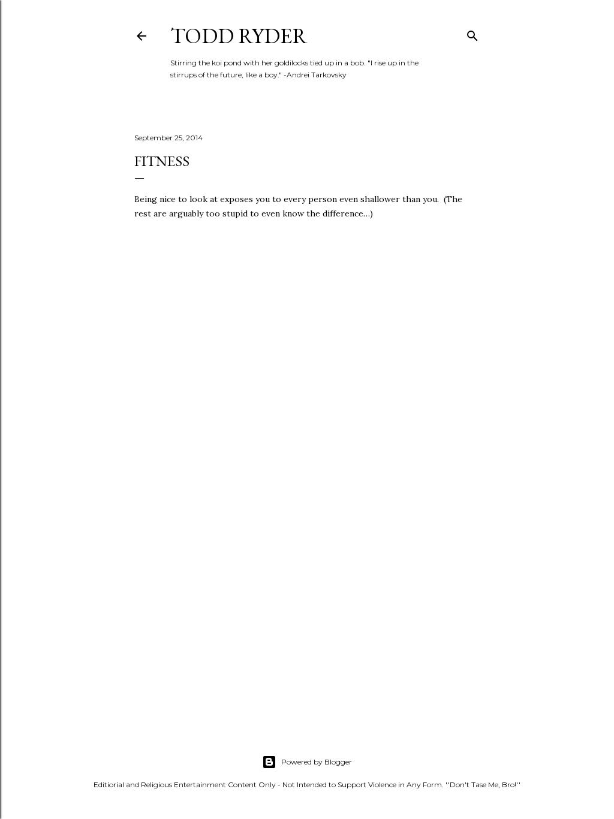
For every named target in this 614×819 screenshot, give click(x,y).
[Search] (472, 33)
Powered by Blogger (316, 761)
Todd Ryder (239, 36)
